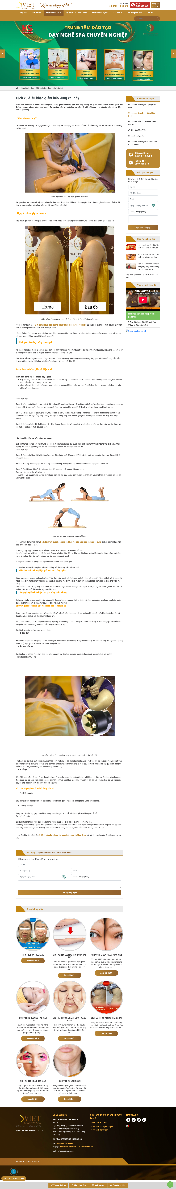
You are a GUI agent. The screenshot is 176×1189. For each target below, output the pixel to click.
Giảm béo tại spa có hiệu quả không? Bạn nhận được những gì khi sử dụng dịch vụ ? (148, 266)
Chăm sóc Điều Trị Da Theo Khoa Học (142, 123)
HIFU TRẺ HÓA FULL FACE (33, 955)
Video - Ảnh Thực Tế (146, 285)
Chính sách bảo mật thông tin (101, 1127)
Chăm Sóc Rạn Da (136, 136)
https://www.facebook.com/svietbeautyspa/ (76, 1147)
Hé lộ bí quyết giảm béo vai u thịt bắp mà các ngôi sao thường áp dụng (70, 542)
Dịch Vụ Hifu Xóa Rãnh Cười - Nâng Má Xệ (69, 1019)
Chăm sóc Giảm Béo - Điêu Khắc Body (50, 88)
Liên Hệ (150, 13)
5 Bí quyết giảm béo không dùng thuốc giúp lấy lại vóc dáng (60, 325)
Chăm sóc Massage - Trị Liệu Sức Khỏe (142, 106)
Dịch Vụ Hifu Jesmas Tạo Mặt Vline (33, 1019)
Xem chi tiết (32, 960)
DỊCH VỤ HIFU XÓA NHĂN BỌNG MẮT (106, 955)
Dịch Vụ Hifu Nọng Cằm (70, 1081)
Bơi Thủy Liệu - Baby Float (76, 13)
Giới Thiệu (36, 13)
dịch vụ (155, 4)
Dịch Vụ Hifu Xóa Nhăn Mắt (33, 1081)
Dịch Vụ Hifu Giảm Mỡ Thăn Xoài (106, 1018)
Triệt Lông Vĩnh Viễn (137, 130)
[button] (2, 53)
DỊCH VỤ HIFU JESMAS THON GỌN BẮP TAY (69, 956)
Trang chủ (23, 13)
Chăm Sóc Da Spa (53, 13)
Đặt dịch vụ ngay (70, 892)
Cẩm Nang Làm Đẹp (134, 13)
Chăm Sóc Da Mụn (99, 13)
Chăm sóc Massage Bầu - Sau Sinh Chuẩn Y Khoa (142, 143)
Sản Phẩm (117, 13)
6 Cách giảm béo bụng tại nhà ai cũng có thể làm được (62, 835)
